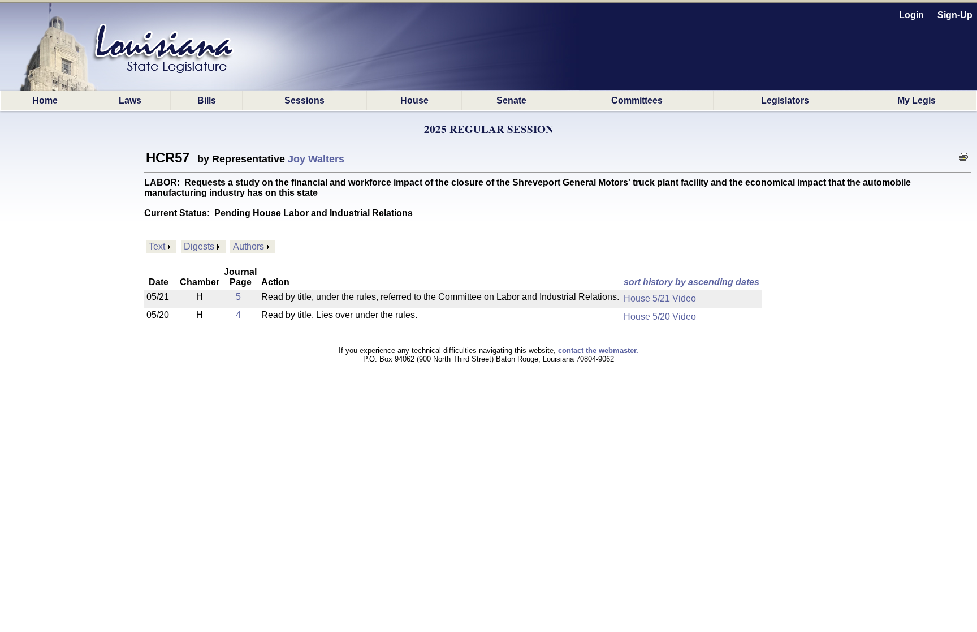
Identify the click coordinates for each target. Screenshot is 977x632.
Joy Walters (316, 159)
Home (45, 100)
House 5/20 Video (660, 316)
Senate (511, 100)
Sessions (304, 100)
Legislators (785, 100)
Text (157, 246)
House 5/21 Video (660, 298)
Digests (199, 246)
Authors (248, 246)
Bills (206, 100)
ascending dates (723, 282)
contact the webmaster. (598, 350)
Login (911, 15)
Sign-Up (954, 15)
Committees (637, 100)
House (414, 100)
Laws (130, 100)
